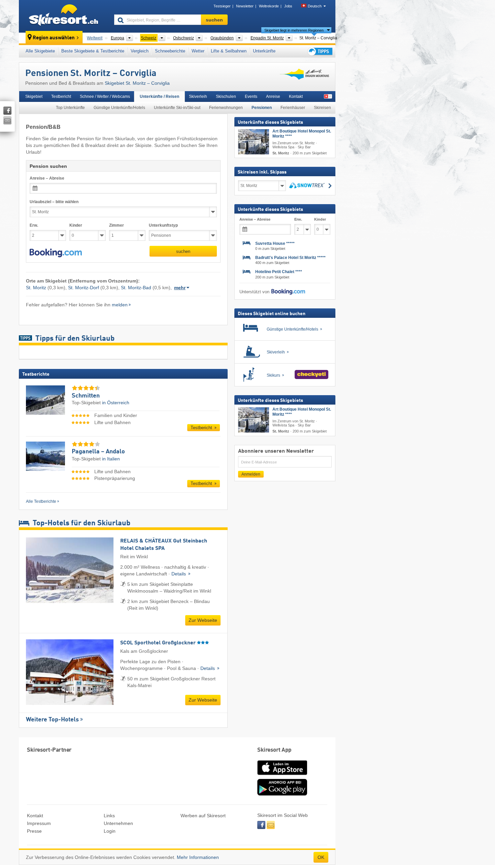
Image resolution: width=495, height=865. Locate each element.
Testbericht (61, 96)
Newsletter (245, 6)
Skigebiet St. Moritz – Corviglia (137, 83)
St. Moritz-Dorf (83, 287)
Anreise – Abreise (47, 178)
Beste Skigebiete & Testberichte (92, 50)
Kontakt (296, 96)
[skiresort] (63, 16)
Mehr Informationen (198, 857)
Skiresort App (274, 750)
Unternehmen (118, 823)
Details (179, 573)
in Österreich (115, 402)
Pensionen (262, 107)
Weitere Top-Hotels (52, 720)
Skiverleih (198, 96)
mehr (180, 287)
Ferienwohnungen (226, 107)
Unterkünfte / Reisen (159, 96)
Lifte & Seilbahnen (228, 50)
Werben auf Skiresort (203, 815)
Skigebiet (33, 96)
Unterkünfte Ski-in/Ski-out (177, 107)
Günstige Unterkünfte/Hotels (119, 107)
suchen (183, 251)
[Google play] (282, 794)
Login (110, 831)
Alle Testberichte (41, 501)
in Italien (111, 458)
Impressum (39, 823)
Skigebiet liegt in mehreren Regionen (294, 30)
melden (120, 304)
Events (251, 96)
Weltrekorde (269, 6)
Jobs (288, 6)
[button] (56, 253)
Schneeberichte (170, 50)
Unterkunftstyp (163, 225)
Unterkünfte (264, 50)
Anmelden (250, 474)
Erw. (34, 225)
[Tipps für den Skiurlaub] (319, 51)
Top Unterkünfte (70, 107)
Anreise (273, 96)
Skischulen (226, 96)
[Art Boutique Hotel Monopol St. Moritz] (253, 141)
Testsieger (222, 6)
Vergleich (139, 50)
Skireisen (322, 107)
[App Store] (282, 775)
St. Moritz (36, 287)
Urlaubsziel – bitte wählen (54, 201)
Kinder (75, 225)
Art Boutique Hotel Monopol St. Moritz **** (301, 134)
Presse (34, 831)
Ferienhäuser (292, 107)
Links (109, 815)
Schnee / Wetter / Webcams (105, 96)
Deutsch (315, 6)
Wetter (198, 50)
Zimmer (116, 225)
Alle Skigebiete (40, 50)
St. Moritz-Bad (136, 287)
